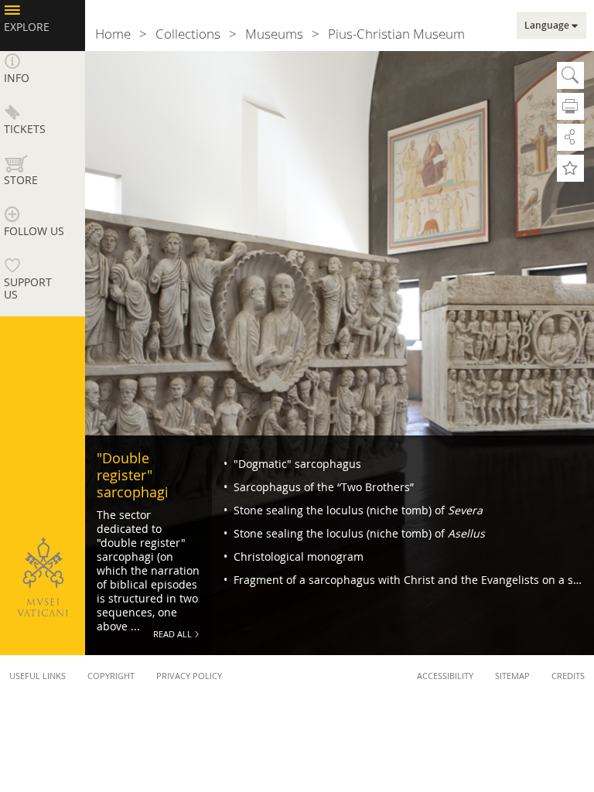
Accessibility (445, 675)
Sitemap (512, 675)
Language (546, 25)
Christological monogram (297, 556)
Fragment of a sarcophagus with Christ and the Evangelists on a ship (410, 579)
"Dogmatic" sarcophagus (295, 463)
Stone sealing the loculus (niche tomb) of (356, 510)
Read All (172, 634)
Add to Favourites (570, 168)
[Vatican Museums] (42, 577)
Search (570, 75)
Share (570, 137)
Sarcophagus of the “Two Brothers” (322, 487)
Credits (568, 675)
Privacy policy (189, 675)
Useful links (37, 675)
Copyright (111, 675)
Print (570, 106)
